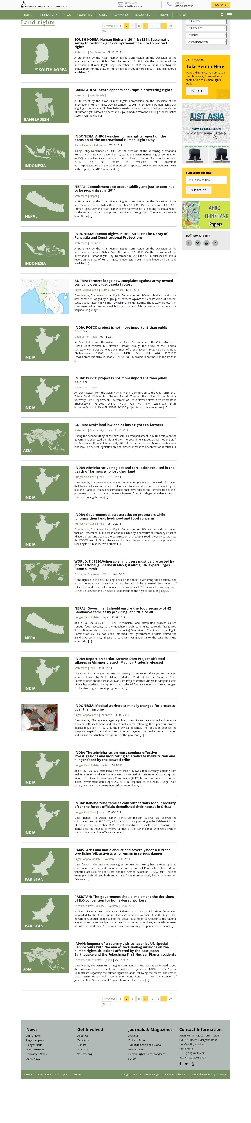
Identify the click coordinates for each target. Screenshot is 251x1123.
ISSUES (102, 14)
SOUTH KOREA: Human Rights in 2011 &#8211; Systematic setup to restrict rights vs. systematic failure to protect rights (121, 43)
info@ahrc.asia (134, 6)
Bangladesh (97, 95)
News (67, 14)
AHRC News (33, 1035)
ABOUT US (79, 1074)
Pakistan (109, 859)
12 (151, 25)
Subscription (62, 1074)
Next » (107, 31)
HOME (28, 14)
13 (157, 25)
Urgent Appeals (35, 1040)
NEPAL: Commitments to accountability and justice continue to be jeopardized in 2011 (124, 188)
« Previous (109, 25)
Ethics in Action (137, 1040)
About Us (82, 1035)
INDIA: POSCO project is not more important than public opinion (120, 329)
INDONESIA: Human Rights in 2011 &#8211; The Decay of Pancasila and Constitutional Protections (121, 236)
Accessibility (44, 1074)
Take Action (84, 1040)
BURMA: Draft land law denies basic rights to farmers (118, 425)
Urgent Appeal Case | (87, 289)
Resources (142, 14)
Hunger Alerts (34, 1045)
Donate (81, 1045)
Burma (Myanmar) (112, 289)
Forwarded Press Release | (91, 906)
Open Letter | (83, 336)
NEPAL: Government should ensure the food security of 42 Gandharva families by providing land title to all (122, 610)
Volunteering (84, 1054)
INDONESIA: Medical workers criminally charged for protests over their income (124, 707)
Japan (108, 960)
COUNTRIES (84, 14)
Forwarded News (36, 1054)
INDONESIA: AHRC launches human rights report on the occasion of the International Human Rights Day (120, 138)
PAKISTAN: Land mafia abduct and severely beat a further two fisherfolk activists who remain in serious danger (122, 852)
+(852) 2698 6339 (184, 6)
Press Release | (84, 145)
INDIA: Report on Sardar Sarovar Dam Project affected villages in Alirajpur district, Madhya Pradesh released (119, 660)
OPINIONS (163, 14)
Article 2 (133, 1035)
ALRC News (33, 1058)
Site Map (28, 1074)
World (106, 574)
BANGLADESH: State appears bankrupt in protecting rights (123, 90)
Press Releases (35, 1049)
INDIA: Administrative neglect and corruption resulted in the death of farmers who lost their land (124, 469)
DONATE (221, 4)
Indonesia (100, 145)
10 (139, 25)
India (94, 336)
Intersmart (221, 1074)
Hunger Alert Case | (86, 477)
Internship (83, 1049)
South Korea (97, 52)
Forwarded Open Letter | (89, 960)
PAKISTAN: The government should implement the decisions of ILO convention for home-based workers (124, 898)
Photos (181, 14)
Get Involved (47, 14)
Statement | (82, 52)
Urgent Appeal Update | (89, 859)
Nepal (93, 196)
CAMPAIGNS (121, 14)
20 (170, 25)
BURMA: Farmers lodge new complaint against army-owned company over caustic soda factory (123, 282)
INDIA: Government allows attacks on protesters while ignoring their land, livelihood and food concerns (119, 516)
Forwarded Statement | (88, 574)
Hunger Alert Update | (88, 617)
